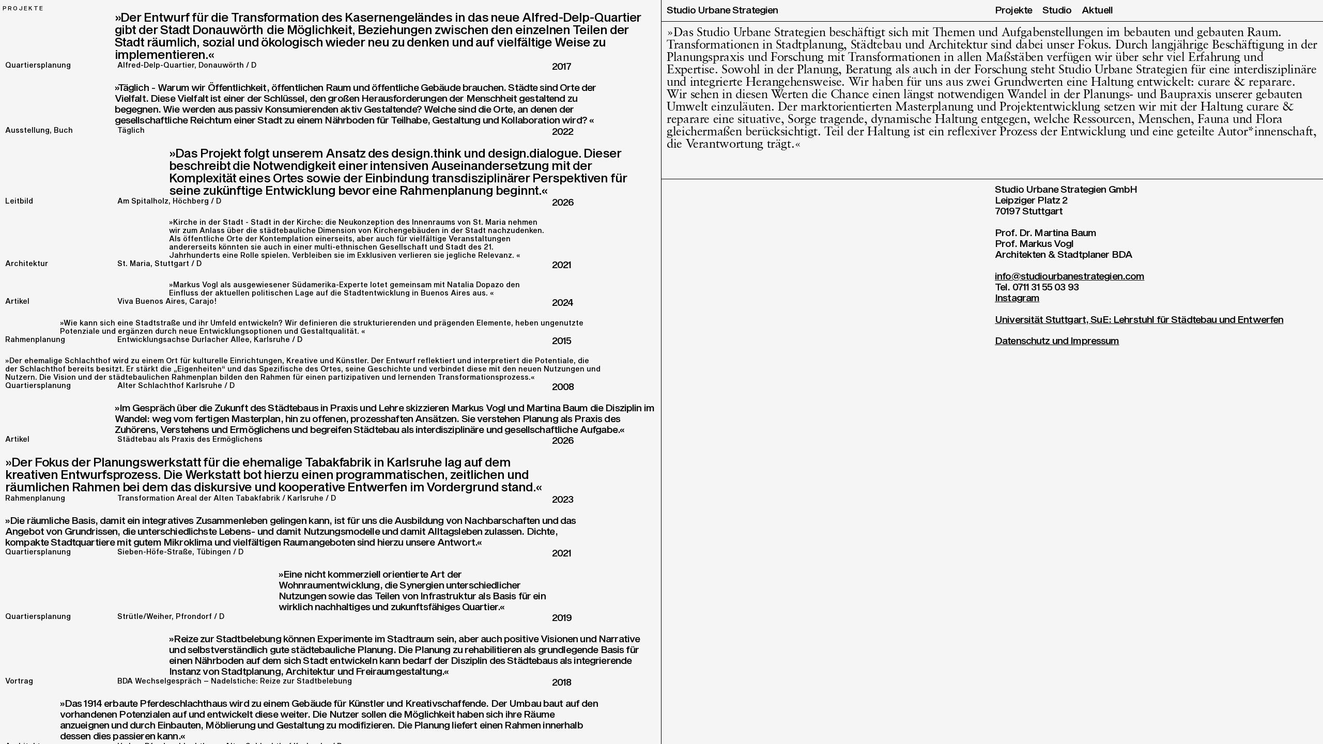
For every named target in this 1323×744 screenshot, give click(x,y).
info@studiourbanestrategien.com (1070, 277)
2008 (563, 387)
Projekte (1013, 11)
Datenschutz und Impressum (1057, 341)
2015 (562, 341)
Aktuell (1097, 11)
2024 (563, 303)
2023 (563, 500)
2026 (563, 203)
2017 (562, 67)
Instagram (1017, 298)
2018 (562, 683)
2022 (563, 132)
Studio (1056, 11)
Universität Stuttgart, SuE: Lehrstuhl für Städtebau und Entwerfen (1139, 320)
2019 (562, 618)
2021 (562, 265)
